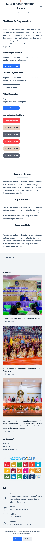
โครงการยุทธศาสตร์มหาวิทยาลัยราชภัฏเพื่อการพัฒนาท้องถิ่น (22, 318)
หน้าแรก (6, 443)
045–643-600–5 (16, 516)
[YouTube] (16, 257)
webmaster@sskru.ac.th (19, 509)
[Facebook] (3, 257)
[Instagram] (10, 257)
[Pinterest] (13, 257)
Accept (17, 539)
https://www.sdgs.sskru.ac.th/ (21, 524)
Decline (27, 539)
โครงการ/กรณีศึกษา (10, 449)
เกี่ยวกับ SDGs (8, 446)
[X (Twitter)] (7, 257)
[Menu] (41, 7)
